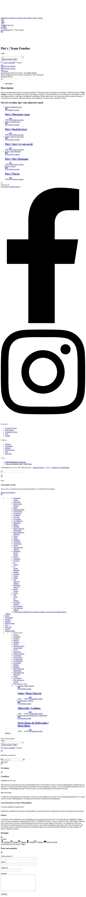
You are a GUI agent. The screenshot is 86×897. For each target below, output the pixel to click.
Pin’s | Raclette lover (16, 129)
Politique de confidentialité (60, 467)
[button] (17, 63)
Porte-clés (8, 454)
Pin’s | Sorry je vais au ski (19, 144)
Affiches (8, 444)
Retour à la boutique (8, 492)
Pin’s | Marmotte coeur (17, 114)
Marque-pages (9, 450)
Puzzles (7, 629)
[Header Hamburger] (3, 23)
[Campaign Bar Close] (2, 20)
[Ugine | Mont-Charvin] (26, 686)
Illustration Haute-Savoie (16, 553)
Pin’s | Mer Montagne (16, 159)
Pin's (8, 30)
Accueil (3, 30)
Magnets (8, 448)
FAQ (6, 434)
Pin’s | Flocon (12, 173)
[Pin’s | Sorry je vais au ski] (14, 137)
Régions (7, 733)
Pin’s (6, 625)
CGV (48, 467)
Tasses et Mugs (10, 631)
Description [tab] (9, 83)
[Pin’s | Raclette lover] (12, 122)
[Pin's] (2, 32)
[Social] (43, 322)
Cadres (7, 616)
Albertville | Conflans (29, 708)
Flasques (8, 619)
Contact (7, 436)
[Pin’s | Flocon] (10, 166)
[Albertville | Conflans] (25, 701)
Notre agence (9, 430)
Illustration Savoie (16, 499)
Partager (5, 71)
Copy (23, 844)
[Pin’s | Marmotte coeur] (13, 107)
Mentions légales (38, 467)
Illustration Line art (16, 586)
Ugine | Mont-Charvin (29, 693)
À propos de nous (11, 428)
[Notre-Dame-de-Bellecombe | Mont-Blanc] (32, 715)
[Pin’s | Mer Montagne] (13, 151)
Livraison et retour (9, 68)
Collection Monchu (16, 603)
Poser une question (9, 66)
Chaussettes (9, 446)
